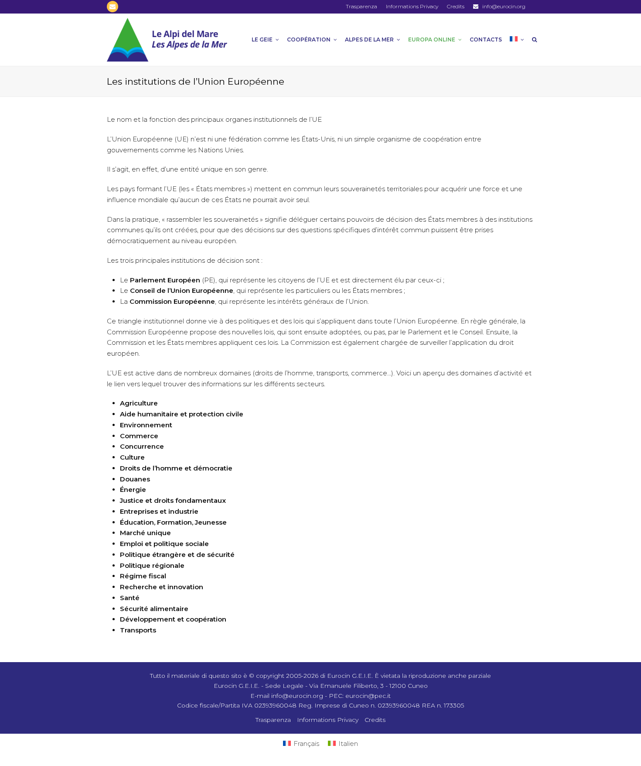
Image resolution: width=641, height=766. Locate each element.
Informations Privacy (327, 719)
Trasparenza (273, 719)
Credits (375, 719)
